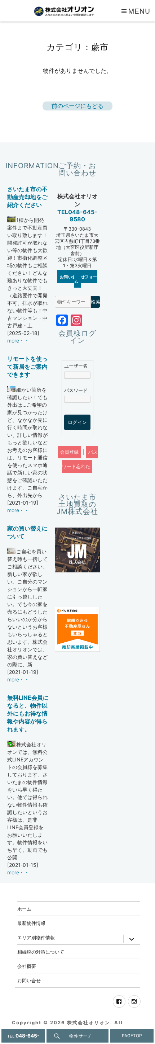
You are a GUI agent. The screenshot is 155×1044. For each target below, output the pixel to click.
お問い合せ (29, 980)
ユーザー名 (76, 366)
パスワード (76, 390)
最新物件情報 (31, 923)
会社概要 (26, 966)
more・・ (18, 340)
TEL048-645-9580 (77, 215)
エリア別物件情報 (36, 937)
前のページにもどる (77, 105)
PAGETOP (132, 1035)
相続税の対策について (40, 951)
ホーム (24, 908)
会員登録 (69, 452)
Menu (139, 10)
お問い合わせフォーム (78, 279)
